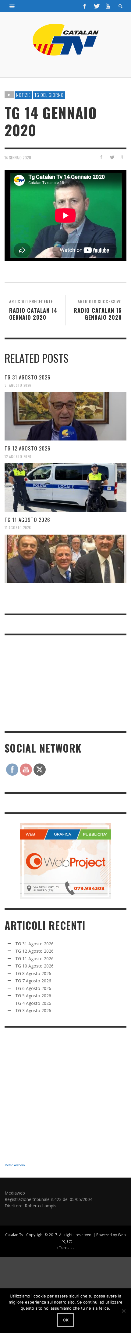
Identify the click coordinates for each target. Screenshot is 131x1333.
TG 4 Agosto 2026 (33, 1003)
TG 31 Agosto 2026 (28, 377)
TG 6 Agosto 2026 (33, 988)
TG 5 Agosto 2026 (33, 995)
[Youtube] (108, 6)
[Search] (12, 6)
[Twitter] (96, 6)
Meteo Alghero (15, 1165)
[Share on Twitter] (112, 157)
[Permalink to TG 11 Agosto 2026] (65, 559)
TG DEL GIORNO (49, 94)
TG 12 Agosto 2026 (28, 448)
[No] (123, 1311)
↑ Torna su (65, 1247)
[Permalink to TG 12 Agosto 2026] (65, 487)
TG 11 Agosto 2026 (27, 519)
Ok (66, 1320)
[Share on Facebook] (101, 157)
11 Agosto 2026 (18, 527)
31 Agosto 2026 (18, 385)
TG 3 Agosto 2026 (33, 1010)
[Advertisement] (50, 682)
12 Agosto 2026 (18, 456)
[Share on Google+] (122, 157)
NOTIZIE (23, 94)
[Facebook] (84, 6)
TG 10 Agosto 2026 (34, 966)
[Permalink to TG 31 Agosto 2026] (65, 416)
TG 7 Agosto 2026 (33, 981)
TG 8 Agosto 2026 (33, 973)
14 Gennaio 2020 (18, 158)
